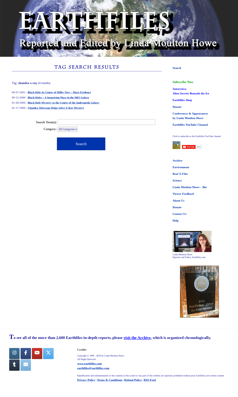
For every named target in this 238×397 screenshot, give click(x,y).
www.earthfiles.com (89, 363)
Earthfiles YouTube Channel (190, 124)
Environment (181, 167)
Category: (50, 129)
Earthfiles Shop (182, 100)
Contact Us (180, 214)
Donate (177, 106)
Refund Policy (133, 380)
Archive (177, 160)
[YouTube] (37, 353)
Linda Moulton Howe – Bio (190, 187)
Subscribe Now (183, 82)
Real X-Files (180, 173)
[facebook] (26, 353)
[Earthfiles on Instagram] (14, 353)
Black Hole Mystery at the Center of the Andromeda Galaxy (63, 102)
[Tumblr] (14, 365)
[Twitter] (48, 353)
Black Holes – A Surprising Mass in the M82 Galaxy (58, 97)
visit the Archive (137, 338)
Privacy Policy (86, 380)
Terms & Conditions (109, 380)
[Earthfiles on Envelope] (26, 365)
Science (177, 180)
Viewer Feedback (183, 193)
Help (176, 220)
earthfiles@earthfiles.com (93, 368)
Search (177, 68)
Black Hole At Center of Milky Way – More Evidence (59, 92)
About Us (178, 200)
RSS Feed (150, 380)
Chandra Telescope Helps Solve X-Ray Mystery (56, 107)
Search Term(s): (46, 122)
